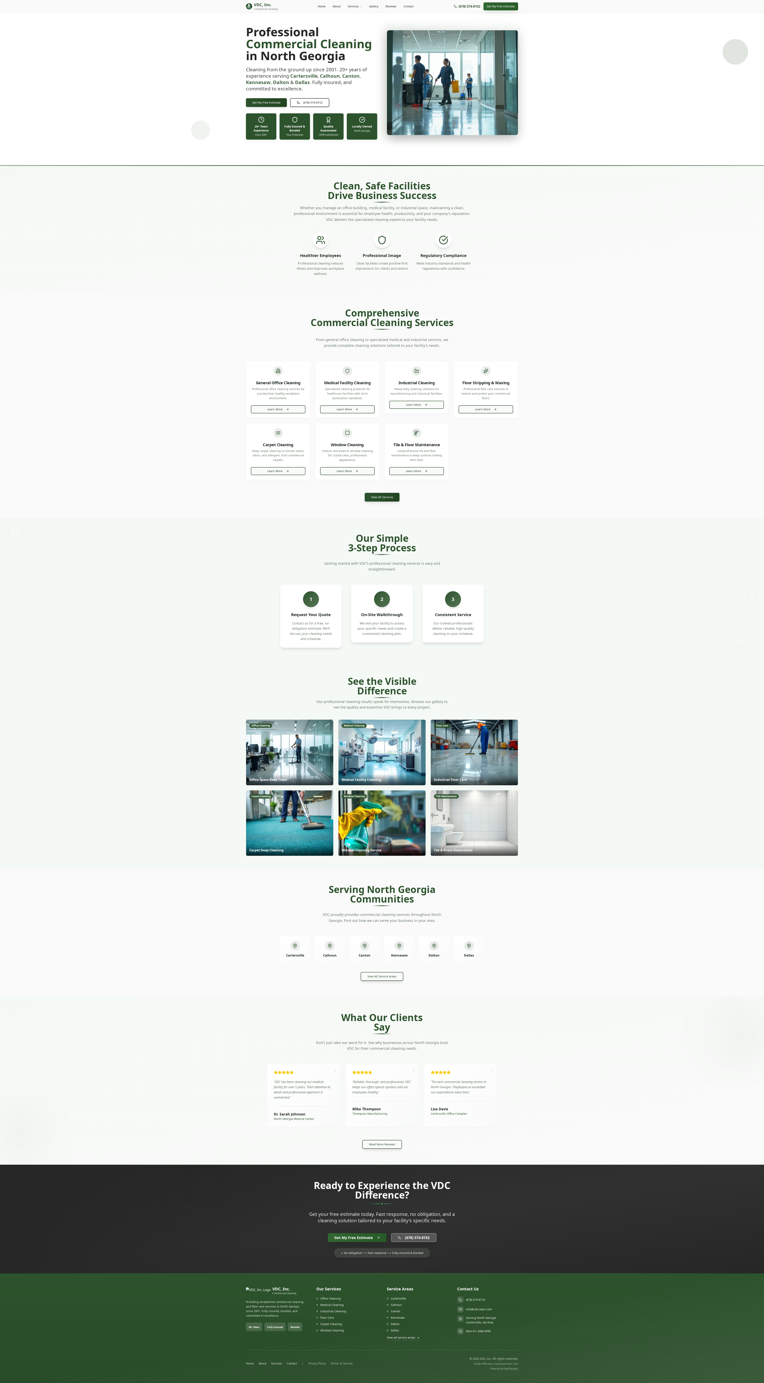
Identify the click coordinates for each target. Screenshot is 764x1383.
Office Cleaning (330, 1298)
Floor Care (327, 1317)
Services (353, 6)
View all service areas (403, 1337)
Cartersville (295, 955)
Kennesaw (399, 955)
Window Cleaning (332, 1330)
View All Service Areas (382, 976)
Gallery (373, 6)
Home (321, 6)
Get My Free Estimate (501, 6)
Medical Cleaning (332, 1305)
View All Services (382, 497)
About (337, 6)
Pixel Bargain (511, 1368)
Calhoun (330, 955)
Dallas (469, 955)
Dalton (434, 955)
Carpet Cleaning (331, 1324)
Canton (364, 955)
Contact (408, 6)
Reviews (391, 6)
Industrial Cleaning (333, 1311)
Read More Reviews (382, 1144)
